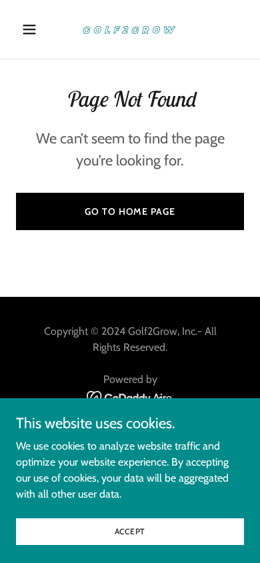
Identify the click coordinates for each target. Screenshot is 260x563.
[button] (33, 29)
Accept (130, 531)
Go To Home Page (130, 211)
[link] (129, 29)
